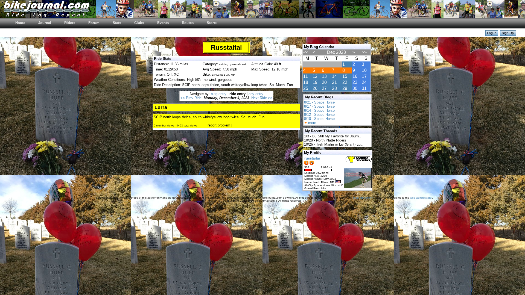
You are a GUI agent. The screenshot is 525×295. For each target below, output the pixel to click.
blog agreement (363, 197)
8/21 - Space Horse (319, 102)
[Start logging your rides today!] (508, 34)
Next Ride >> (261, 98)
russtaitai (312, 158)
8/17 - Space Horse (319, 106)
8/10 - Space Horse (319, 119)
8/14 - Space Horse (319, 110)
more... (313, 123)
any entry (256, 94)
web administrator (421, 197)
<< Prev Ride (191, 98)
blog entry (218, 94)
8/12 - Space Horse (319, 115)
